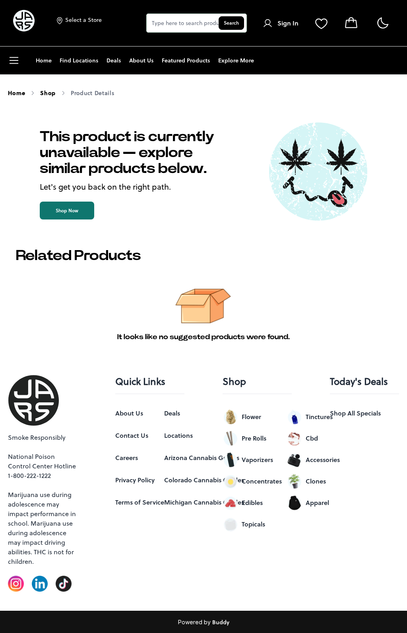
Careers (126, 457)
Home (16, 93)
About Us (129, 413)
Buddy (220, 622)
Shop (48, 93)
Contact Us (131, 435)
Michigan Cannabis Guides (204, 502)
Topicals (253, 524)
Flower (251, 416)
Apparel (317, 502)
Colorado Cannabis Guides (204, 480)
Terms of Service (139, 502)
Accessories (323, 459)
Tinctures (319, 416)
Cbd (312, 438)
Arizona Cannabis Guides (201, 457)
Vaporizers (257, 459)
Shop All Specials (355, 413)
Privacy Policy (135, 480)
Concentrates (262, 481)
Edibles (252, 502)
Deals (172, 413)
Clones (316, 481)
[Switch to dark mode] (382, 23)
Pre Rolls (254, 438)
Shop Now (67, 210)
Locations (178, 435)
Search (231, 22)
